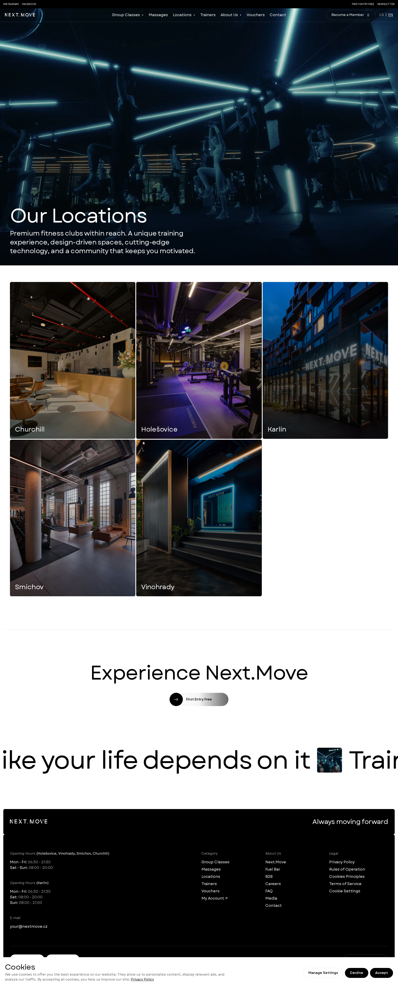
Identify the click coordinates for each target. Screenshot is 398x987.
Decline (356, 972)
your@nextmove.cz (28, 926)
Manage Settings (323, 972)
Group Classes (126, 15)
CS (381, 14)
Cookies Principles (347, 876)
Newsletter (386, 4)
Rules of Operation (347, 869)
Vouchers (256, 15)
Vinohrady (157, 587)
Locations (182, 15)
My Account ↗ (214, 898)
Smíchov (29, 587)
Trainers (208, 15)
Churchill (30, 429)
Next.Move (275, 862)
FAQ (269, 891)
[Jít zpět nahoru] (20, 15)
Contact (278, 15)
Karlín (277, 429)
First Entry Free (363, 4)
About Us (229, 15)
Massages (158, 15)
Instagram (11, 4)
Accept (381, 972)
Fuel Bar (272, 869)
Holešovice (159, 429)
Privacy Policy (142, 979)
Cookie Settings (344, 891)
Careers (273, 884)
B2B (269, 876)
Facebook (29, 4)
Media (271, 898)
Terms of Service (345, 884)
